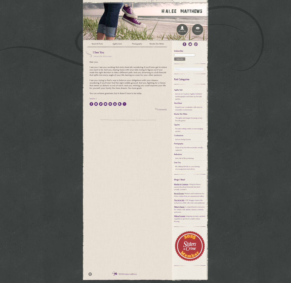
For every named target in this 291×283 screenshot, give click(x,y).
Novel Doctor (179, 194)
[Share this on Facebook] (91, 104)
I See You (98, 52)
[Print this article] (115, 104)
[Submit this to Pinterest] (110, 104)
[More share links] (124, 104)
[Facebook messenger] (96, 104)
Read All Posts (97, 44)
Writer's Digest (179, 207)
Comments (162, 109)
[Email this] (105, 104)
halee (110, 56)
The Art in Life (179, 200)
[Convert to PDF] (120, 104)
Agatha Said (117, 44)
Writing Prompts (179, 216)
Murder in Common (181, 184)
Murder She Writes (157, 44)
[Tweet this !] (101, 104)
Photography (137, 44)
